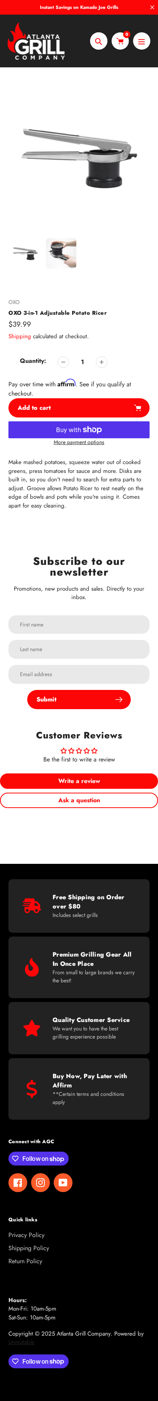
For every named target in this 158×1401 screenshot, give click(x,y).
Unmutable (21, 1342)
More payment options (79, 442)
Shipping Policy (28, 1248)
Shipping (19, 336)
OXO (14, 302)
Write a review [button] (79, 780)
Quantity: (33, 360)
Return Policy (25, 1261)
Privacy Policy (26, 1235)
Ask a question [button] (79, 800)
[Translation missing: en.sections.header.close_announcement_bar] (152, 7)
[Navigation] (141, 41)
